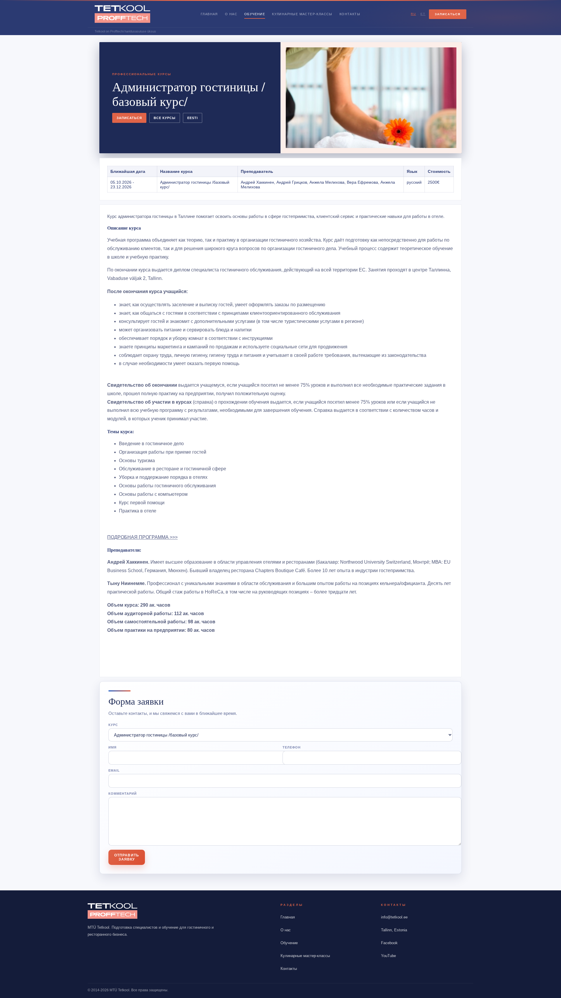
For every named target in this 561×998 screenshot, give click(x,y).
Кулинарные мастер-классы (302, 14)
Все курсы (165, 118)
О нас (231, 14)
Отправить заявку (126, 857)
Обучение (254, 14)
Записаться (447, 14)
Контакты (350, 14)
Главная (209, 14)
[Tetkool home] (122, 14)
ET (422, 14)
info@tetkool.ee (394, 917)
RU (413, 14)
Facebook (389, 943)
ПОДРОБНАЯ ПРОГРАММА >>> (142, 537)
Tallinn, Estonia (394, 930)
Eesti (192, 118)
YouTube (388, 956)
